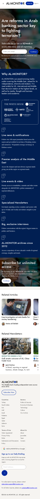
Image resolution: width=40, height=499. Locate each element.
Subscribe (29, 3)
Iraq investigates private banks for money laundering (16, 318)
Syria (3, 426)
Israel (3, 413)
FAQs (3, 438)
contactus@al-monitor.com (29, 488)
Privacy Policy (6, 436)
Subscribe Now (8, 392)
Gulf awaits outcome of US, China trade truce (15, 359)
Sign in (36, 3)
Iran (3, 408)
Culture (22, 410)
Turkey (4, 402)
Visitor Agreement (7, 433)
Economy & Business (26, 405)
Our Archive (24, 413)
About (22, 433)
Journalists (23, 436)
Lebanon (4, 423)
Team (22, 438)
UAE (3, 410)
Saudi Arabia (5, 405)
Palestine (4, 416)
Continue (6, 281)
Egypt (3, 418)
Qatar (3, 421)
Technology (23, 408)
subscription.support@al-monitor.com (12, 484)
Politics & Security (25, 402)
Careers (22, 441)
